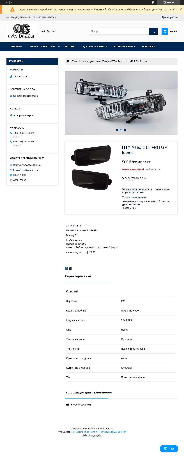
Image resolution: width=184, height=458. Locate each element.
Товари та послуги (41, 46)
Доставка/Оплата (95, 46)
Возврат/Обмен (124, 46)
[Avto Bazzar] (21, 37)
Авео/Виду (102, 61)
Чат (171, 448)
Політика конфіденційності (112, 432)
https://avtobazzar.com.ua (27, 165)
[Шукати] (153, 31)
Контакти (148, 46)
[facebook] (66, 268)
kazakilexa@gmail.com (25, 170)
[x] (70, 268)
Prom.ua (109, 428)
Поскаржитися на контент (84, 432)
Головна (16, 46)
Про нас (70, 46)
